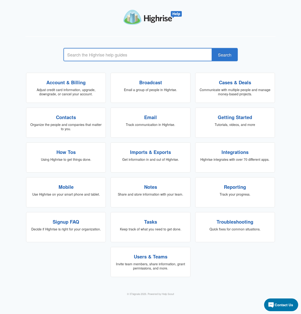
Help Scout (168, 294)
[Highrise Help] (150, 15)
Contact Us (284, 304)
